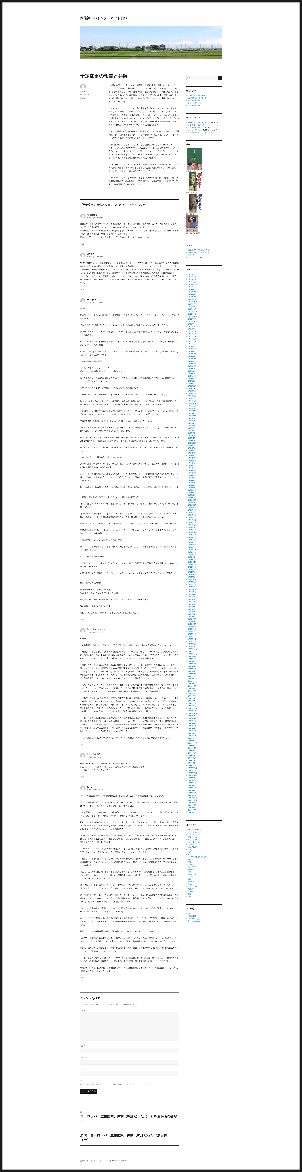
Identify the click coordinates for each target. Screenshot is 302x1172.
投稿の (192, 916)
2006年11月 (192, 741)
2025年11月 (192, 277)
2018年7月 (192, 398)
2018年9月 (192, 393)
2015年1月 (191, 498)
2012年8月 (192, 570)
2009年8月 (192, 659)
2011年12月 (192, 589)
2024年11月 (192, 287)
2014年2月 (192, 525)
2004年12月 (192, 798)
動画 (189, 854)
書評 (189, 872)
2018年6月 (192, 401)
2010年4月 (192, 639)
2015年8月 (192, 480)
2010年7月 (192, 632)
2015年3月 (192, 493)
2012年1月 (192, 587)
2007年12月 (192, 708)
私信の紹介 (192, 884)
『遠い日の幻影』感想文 (196, 95)
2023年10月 (192, 302)
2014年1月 (192, 527)
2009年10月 (192, 654)
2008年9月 (192, 686)
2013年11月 (192, 532)
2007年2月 (192, 733)
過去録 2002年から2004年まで (199, 252)
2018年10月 (192, 391)
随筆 (189, 894)
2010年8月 (192, 629)
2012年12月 (192, 560)
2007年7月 (192, 721)
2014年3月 (192, 522)
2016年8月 (192, 450)
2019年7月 (192, 369)
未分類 (190, 877)
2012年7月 (192, 572)
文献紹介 (191, 864)
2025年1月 (192, 282)
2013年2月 (192, 555)
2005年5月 (192, 785)
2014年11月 (192, 503)
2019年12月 (192, 364)
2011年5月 (191, 607)
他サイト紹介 (192, 847)
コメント (83, 1010)
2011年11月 (192, 592)
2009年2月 (192, 674)
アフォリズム (192, 837)
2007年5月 (192, 726)
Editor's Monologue (195, 830)
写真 (189, 852)
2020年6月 (192, 354)
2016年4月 (192, 460)
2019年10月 (192, 366)
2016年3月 (192, 463)
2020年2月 (192, 359)
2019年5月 (192, 374)
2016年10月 (192, 446)
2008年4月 (192, 698)
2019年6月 (192, 371)
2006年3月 (192, 760)
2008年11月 (192, 681)
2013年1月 (192, 557)
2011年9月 (192, 597)
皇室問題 (191, 882)
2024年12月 (192, 284)
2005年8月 (192, 778)
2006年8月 (192, 748)
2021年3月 (192, 341)
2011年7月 (191, 602)
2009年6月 (192, 664)
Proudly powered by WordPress (116, 1161)
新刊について (192, 867)
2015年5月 (192, 488)
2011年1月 (191, 617)
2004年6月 (192, 813)
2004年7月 (192, 810)
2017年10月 (192, 416)
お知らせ (191, 835)
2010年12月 (192, 619)
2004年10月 (192, 803)
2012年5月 (192, 577)
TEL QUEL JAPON (195, 257)
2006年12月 (192, 738)
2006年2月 (192, 763)
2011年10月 (192, 594)
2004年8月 (192, 808)
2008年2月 (192, 703)
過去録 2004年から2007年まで (199, 250)
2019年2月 (192, 381)
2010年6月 (192, 634)
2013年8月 (192, 540)
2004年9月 (192, 805)
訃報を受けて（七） (195, 103)
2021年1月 (192, 344)
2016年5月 (192, 458)
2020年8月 (192, 349)
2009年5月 (192, 666)
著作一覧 (191, 255)
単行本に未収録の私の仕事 (197, 857)
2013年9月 (192, 537)
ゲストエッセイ (193, 839)
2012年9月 (192, 567)
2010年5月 (192, 636)
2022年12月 (192, 312)
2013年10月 (192, 535)
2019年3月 (192, 379)
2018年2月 (192, 406)
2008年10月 (192, 684)
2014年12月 (192, 500)
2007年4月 (192, 728)
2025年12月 (192, 274)
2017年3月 (192, 433)
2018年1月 (192, 408)
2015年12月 (192, 470)
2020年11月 (192, 346)
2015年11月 (192, 473)
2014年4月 (192, 520)
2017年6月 (192, 426)
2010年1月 (192, 646)
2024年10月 (192, 289)
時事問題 (191, 869)
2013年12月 (192, 530)
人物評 (190, 844)
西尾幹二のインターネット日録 (103, 17)
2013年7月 (192, 542)
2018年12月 (192, 386)
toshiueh (83, 91)
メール (83, 1057)
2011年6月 (192, 604)
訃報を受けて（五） (195, 127)
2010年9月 (192, 627)
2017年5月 (191, 428)
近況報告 (83, 98)
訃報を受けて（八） (195, 100)
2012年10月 (192, 565)
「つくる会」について (196, 832)
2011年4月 (192, 609)
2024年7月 (192, 292)
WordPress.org (194, 921)
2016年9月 (192, 448)
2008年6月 (192, 694)
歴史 (189, 879)
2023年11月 (192, 299)
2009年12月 (192, 649)
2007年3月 (192, 731)
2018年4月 (192, 403)
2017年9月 (192, 418)
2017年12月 (192, 411)
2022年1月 (192, 331)
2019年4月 (192, 376)
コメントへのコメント (196, 842)
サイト (82, 1069)
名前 (82, 1046)
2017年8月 (192, 421)
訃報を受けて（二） (195, 132)
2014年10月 (192, 505)
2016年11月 (192, 443)
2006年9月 (192, 746)
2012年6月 (192, 574)
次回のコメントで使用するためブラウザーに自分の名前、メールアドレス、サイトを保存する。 (115, 1084)
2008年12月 (192, 679)
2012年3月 (192, 582)
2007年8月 (192, 718)
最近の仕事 (192, 874)
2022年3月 (192, 326)
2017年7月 (191, 423)
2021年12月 (192, 334)
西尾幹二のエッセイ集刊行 (197, 98)
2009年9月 (192, 656)
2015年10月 (192, 475)
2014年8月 (192, 510)
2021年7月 (192, 339)
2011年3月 (192, 612)
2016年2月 (192, 465)
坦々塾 (190, 859)
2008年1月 (192, 706)
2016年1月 (191, 468)
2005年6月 (192, 783)
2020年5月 (192, 356)
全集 (189, 849)
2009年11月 (192, 651)
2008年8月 (192, 689)
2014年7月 (192, 512)
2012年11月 (192, 562)
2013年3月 (192, 552)
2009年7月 (192, 661)
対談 (189, 862)
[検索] (220, 78)
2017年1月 (191, 438)
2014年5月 (192, 517)
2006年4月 (192, 758)
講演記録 (191, 889)
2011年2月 (192, 614)
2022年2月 (192, 329)
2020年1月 (192, 361)
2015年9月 (192, 478)
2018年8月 (192, 396)
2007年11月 (192, 711)
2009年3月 (192, 671)
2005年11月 (192, 770)
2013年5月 (192, 547)
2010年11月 (192, 622)
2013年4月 (192, 550)
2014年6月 (192, 515)
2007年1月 (192, 736)
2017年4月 (192, 431)
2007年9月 (192, 716)
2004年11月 (192, 800)
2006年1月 (192, 765)
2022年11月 (192, 314)
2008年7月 (192, 691)
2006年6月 (192, 753)
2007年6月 (192, 723)
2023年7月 (192, 304)
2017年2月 (192, 436)
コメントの (193, 918)
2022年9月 (192, 319)
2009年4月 (192, 669)
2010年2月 (192, 644)
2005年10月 (192, 773)
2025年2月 (192, 279)
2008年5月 (192, 696)
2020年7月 (192, 351)
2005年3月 (192, 790)
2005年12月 (192, 768)
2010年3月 (192, 641)
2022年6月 (192, 322)
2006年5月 (192, 756)
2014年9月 (192, 508)
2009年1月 (192, 676)
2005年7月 (192, 780)
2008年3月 (192, 701)
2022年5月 (192, 324)
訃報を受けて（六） (195, 105)
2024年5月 (192, 294)
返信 (82, 244)
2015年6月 (192, 485)
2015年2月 (192, 495)
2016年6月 (192, 455)
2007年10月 (192, 713)
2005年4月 (192, 788)
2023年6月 (192, 307)
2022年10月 (192, 317)
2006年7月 (192, 751)
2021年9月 (192, 336)
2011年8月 (192, 599)
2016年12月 (192, 441)
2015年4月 (192, 490)
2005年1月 (192, 795)
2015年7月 (192, 483)
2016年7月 (192, 453)
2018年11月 (192, 388)
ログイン (191, 914)
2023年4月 (192, 309)
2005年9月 (192, 775)
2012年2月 (192, 584)
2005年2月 (192, 793)
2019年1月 (191, 384)
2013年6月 (192, 545)
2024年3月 (192, 297)
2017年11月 (192, 413)
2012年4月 (192, 579)
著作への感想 (192, 887)
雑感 (189, 897)
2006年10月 (192, 743)
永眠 (189, 125)
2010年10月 (192, 624)
